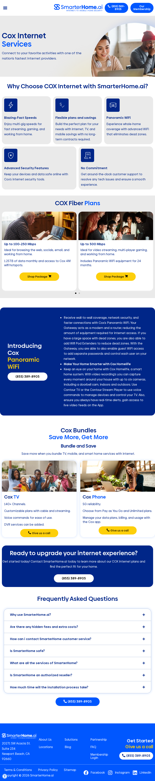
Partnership (98, 739)
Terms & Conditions (18, 770)
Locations (46, 747)
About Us (45, 739)
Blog (68, 747)
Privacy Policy (48, 770)
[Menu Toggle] (5, 8)
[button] (75, 293)
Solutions (71, 739)
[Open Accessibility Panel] (5, 776)
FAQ (93, 747)
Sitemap (70, 770)
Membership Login (99, 756)
